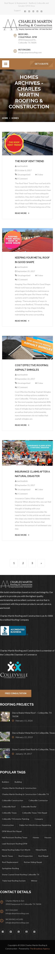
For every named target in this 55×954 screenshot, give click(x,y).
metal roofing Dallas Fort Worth (16, 850)
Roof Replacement (10, 862)
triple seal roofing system (14, 880)
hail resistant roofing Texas (14, 837)
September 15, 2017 (26, 485)
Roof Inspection (25, 856)
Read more (21, 213)
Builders (5, 782)
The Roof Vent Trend (29, 161)
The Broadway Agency (40, 948)
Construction (8, 825)
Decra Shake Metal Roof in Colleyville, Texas (33, 732)
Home (5, 118)
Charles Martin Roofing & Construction (19, 788)
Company (39, 819)
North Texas (7, 856)
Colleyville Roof (9, 806)
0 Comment (22, 178)
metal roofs (41, 850)
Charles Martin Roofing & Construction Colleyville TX (25, 794)
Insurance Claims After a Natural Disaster (32, 474)
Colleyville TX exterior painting (15, 819)
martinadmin (22, 166)
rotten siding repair (33, 862)
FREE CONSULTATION (15, 693)
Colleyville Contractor (38, 800)
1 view (40, 489)
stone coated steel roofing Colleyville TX (20, 874)
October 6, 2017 (24, 170)
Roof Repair (43, 856)
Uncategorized (23, 174)
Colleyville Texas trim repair (34, 813)
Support (17, 10)
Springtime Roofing (10, 868)
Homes (15, 118)
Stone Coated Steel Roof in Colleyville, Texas (33, 749)
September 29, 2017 (26, 271)
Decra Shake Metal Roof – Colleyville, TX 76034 (32, 714)
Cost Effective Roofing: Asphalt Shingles (32, 367)
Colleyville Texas (9, 813)
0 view (40, 174)
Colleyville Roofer (28, 806)
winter (34, 880)
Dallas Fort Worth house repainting (35, 825)
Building (18, 782)
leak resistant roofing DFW (14, 843)
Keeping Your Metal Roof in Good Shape (32, 260)
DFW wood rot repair (12, 831)
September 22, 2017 (26, 379)
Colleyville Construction (12, 800)
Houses (48, 837)
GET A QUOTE (41, 64)
